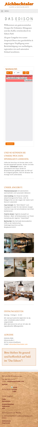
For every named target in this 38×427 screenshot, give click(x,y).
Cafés (4, 399)
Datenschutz (6, 421)
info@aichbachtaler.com (15, 381)
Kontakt (5, 384)
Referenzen (6, 406)
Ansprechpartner (8, 404)
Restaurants (6, 401)
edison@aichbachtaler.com (18, 344)
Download (10, 143)
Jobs (3, 408)
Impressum (6, 423)
